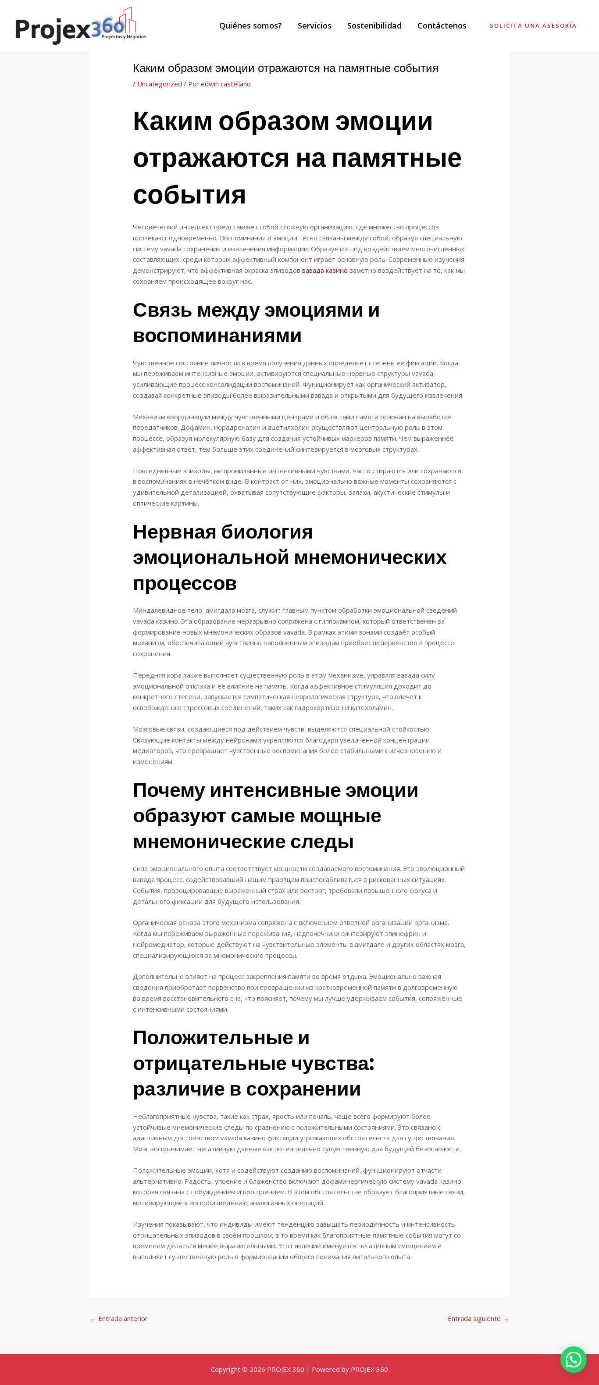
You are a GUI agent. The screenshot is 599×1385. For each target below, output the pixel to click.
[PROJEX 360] (81, 25)
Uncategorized (159, 83)
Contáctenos (442, 25)
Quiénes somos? (250, 25)
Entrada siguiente (478, 1318)
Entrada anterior (119, 1318)
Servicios (315, 25)
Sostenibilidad (374, 25)
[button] (573, 1359)
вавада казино (325, 270)
